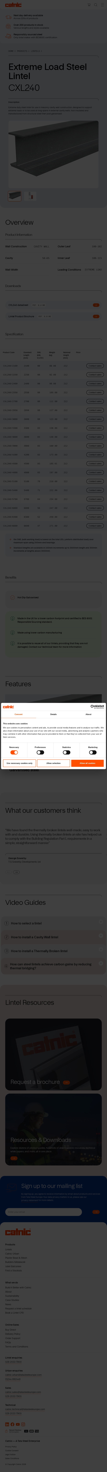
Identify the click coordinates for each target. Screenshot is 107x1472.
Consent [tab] (18, 714)
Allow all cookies (87, 763)
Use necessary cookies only (19, 763)
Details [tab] (53, 714)
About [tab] (88, 714)
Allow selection (53, 763)
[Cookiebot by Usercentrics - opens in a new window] (92, 707)
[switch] (40, 752)
